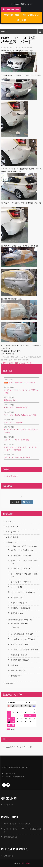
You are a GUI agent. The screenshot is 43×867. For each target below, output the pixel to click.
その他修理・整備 (7, 357)
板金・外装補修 (23, 360)
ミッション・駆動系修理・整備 (22, 650)
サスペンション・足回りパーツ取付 (24, 561)
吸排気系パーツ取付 (18, 608)
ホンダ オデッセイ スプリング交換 (17, 824)
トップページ (8, 805)
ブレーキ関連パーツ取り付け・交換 (24, 574)
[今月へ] (30, 702)
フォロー (28, 502)
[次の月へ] (34, 702)
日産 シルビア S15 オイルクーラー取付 (18, 363)
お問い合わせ (8, 856)
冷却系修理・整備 (17, 655)
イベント (9, 521)
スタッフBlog (11, 532)
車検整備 (14, 676)
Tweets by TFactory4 (11, 476)
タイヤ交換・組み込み (19, 569)
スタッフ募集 (11, 537)
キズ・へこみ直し (21, 357)
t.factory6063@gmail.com (23, 4)
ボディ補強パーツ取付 (19, 582)
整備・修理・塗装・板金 (17, 620)
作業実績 (31, 357)
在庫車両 (9, 683)
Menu (3, 32)
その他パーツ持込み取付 (20, 550)
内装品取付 (15, 597)
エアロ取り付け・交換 (19, 555)
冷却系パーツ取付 (17, 603)
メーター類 (15, 587)
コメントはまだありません (23, 47)
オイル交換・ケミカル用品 (21, 639)
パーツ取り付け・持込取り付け (20, 546)
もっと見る (15, 502)
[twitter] (8, 785)
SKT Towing (25, 863)
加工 (14, 627)
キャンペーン (11, 527)
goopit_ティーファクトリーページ (19, 747)
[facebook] (4, 785)
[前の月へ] (26, 702)
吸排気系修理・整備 (18, 660)
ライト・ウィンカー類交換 (21, 592)
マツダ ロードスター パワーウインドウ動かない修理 (22, 830)
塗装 (36, 357)
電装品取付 (15, 613)
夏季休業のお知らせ (11, 837)
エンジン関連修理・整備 (20, 634)
